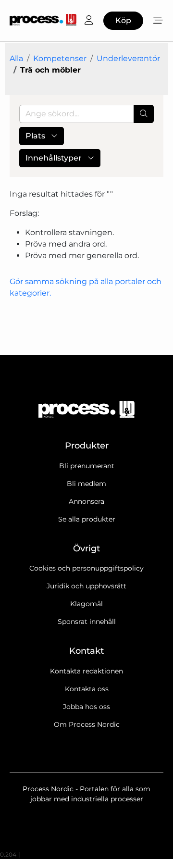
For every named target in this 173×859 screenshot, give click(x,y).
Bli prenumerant (86, 465)
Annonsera (86, 501)
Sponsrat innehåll (87, 621)
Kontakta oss (87, 689)
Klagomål (86, 603)
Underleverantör (128, 58)
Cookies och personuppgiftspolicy (86, 568)
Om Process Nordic (87, 724)
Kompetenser (59, 58)
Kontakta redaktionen (86, 671)
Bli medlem (86, 483)
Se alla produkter (86, 519)
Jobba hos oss (86, 706)
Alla (16, 58)
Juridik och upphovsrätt (86, 586)
